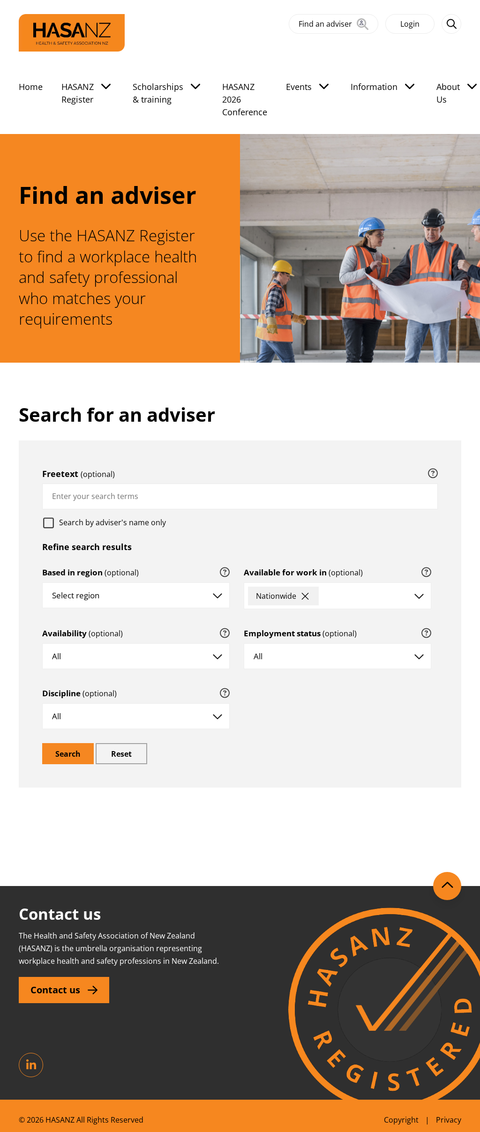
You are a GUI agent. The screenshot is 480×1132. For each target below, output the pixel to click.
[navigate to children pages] (106, 85)
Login (410, 24)
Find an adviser (325, 24)
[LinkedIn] (31, 1065)
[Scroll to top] (447, 886)
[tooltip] (433, 474)
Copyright (401, 1120)
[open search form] (451, 24)
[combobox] (240, 496)
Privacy (448, 1120)
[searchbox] (329, 598)
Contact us (55, 989)
